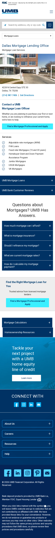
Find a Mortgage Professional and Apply (27, 126)
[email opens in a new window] (47, 473)
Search (43, 25)
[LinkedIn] (31, 404)
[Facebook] (16, 404)
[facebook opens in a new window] (7, 473)
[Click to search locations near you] (5, 25)
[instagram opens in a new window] (27, 473)
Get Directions (27, 95)
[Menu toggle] (50, 12)
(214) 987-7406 (9, 95)
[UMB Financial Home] (10, 11)
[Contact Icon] (38, 404)
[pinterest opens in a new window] (37, 473)
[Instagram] (24, 404)
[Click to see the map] (49, 25)
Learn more (26, 378)
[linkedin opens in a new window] (17, 473)
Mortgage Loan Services (13, 50)
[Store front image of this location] (27, 69)
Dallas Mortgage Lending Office (25, 46)
